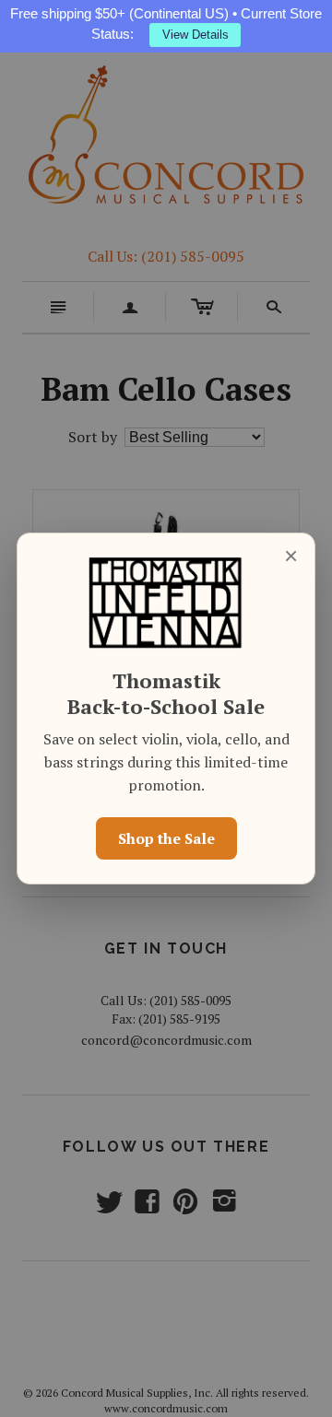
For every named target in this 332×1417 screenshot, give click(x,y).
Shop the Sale (166, 838)
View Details (195, 34)
